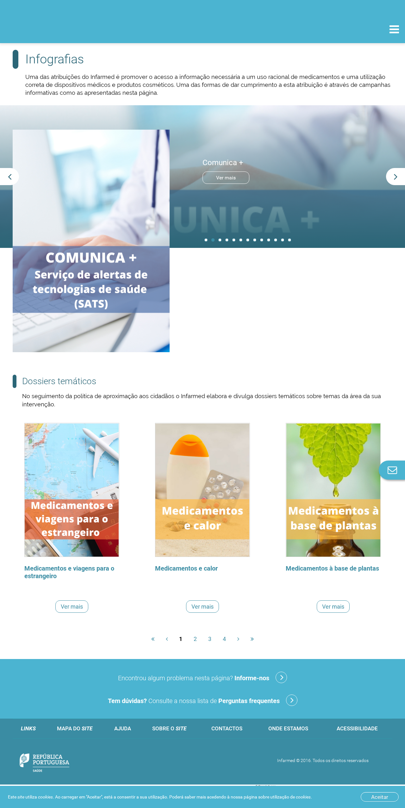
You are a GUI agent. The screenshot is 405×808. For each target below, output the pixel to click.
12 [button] (282, 240)
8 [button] (254, 240)
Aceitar (379, 797)
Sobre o (169, 728)
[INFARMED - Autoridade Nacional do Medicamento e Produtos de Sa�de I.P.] (48, 29)
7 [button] (247, 240)
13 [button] (289, 240)
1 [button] (206, 240)
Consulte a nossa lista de (194, 701)
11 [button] (275, 240)
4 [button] (226, 240)
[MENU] (394, 30)
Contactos (226, 728)
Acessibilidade (357, 728)
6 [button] (240, 240)
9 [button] (261, 240)
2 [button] (213, 240)
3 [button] (219, 240)
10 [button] (268, 240)
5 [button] (233, 240)
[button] (9, 176)
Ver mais (226, 178)
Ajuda (122, 728)
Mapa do (74, 728)
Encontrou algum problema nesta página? (193, 678)
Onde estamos (288, 728)
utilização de (290, 796)
